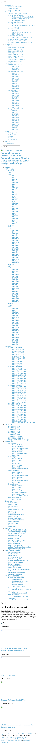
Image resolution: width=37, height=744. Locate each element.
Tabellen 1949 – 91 (18, 579)
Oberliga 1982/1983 (15, 316)
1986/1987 (15, 121)
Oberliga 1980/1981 (15, 309)
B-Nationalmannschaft (15, 61)
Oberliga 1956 (15, 212)
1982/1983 (15, 114)
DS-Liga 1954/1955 (18, 356)
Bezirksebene (9, 441)
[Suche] (1, 623)
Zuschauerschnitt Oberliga (17, 540)
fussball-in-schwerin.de (15, 740)
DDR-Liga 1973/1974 (19, 392)
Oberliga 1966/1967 (15, 251)
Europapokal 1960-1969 (15, 71)
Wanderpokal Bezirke (18, 20)
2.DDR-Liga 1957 (14, 429)
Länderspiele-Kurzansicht (16, 47)
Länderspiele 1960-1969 (15, 53)
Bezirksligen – (12, 443)
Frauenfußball (9, 5)
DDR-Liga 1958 (17, 363)
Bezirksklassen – (13, 470)
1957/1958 (15, 66)
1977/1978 (15, 104)
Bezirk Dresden (17, 465)
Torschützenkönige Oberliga (17, 531)
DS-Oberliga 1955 (15, 208)
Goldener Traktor (14, 571)
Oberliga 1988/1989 (15, 336)
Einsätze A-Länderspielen (16, 58)
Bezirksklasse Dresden (19, 492)
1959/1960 (15, 70)
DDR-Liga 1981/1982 (19, 407)
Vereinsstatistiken (17, 584)
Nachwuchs (8, 12)
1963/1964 (15, 78)
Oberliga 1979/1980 (15, 301)
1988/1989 (15, 124)
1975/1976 (15, 100)
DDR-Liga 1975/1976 (19, 395)
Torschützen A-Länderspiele (16, 59)
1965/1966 (15, 81)
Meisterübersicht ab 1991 (20, 593)
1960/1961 (15, 73)
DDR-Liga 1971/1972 (19, 388)
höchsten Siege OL (14, 543)
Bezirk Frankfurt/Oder (15, 509)
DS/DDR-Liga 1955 (18, 358)
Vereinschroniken (18, 583)
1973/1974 (15, 97)
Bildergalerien (12, 133)
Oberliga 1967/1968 (15, 255)
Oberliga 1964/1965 (15, 244)
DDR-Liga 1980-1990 (15, 404)
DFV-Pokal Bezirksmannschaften (19, 569)
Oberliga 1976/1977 (15, 290)
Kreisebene (8, 501)
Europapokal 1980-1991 (15, 109)
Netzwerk (7, 141)
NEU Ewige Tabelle (18, 586)
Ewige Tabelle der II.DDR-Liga (18, 440)
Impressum (4, 734)
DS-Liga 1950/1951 (18, 349)
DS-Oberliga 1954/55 (15, 203)
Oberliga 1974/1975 (15, 284)
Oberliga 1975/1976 (15, 287)
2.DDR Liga (8, 424)
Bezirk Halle (16, 455)
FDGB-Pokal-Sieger (14, 552)
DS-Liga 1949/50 (14, 177)
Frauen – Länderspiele (15, 10)
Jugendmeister (16, 24)
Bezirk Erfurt (16, 462)
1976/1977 (15, 102)
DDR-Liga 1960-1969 (15, 366)
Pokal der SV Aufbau (15, 574)
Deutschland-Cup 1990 (15, 562)
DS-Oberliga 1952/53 (15, 192)
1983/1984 (15, 116)
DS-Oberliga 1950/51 (15, 182)
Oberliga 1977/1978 (15, 294)
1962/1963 (15, 76)
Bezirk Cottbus (17, 458)
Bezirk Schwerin (17, 446)
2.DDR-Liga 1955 (14, 426)
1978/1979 (15, 105)
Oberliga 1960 (15, 231)
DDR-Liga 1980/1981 (19, 405)
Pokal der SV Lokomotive (16, 572)
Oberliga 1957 (15, 215)
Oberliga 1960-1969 (11, 226)
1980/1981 (15, 110)
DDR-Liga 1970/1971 (19, 387)
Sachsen (11, 591)
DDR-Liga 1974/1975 (19, 394)
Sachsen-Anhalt (13, 594)
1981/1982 (15, 112)
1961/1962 (15, 75)
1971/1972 (15, 93)
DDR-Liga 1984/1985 (19, 412)
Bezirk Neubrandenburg (20, 448)
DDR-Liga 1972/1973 (19, 390)
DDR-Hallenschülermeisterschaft (22, 32)
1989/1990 (15, 126)
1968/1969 (15, 87)
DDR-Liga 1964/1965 (19, 375)
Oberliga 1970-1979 (11, 266)
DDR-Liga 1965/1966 (19, 377)
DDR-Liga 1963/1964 (19, 373)
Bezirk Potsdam (17, 451)
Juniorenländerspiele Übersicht (17, 13)
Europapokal (8, 63)
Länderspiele (8, 44)
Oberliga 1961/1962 (15, 234)
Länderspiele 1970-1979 (15, 54)
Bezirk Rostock (17, 445)
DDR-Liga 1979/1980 (19, 402)
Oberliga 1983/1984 (15, 319)
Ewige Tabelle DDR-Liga (16, 533)
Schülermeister (16, 30)
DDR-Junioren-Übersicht (16, 15)
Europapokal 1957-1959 (15, 64)
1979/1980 (15, 107)
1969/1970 (15, 88)
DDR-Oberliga (9, 169)
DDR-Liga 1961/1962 (19, 370)
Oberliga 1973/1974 (15, 280)
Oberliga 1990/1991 (15, 343)
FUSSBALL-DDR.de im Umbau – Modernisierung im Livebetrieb (14, 649)
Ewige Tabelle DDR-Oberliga (17, 530)
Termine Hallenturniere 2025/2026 (14, 700)
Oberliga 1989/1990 (15, 340)
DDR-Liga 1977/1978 (19, 399)
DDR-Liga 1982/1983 (19, 409)
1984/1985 (15, 117)
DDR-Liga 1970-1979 (15, 385)
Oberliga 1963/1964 (15, 241)
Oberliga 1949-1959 (11, 172)
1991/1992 (15, 129)
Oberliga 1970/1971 (15, 270)
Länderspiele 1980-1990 (15, 56)
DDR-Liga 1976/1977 (19, 397)
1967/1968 (15, 85)
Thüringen (11, 598)
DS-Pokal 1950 (13, 554)
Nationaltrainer (12, 46)
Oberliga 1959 (15, 222)
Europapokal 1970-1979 (15, 90)
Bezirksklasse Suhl (18, 494)
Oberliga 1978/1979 (15, 297)
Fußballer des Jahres (15, 535)
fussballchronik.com (7, 739)
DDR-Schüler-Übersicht (15, 29)
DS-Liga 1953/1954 (18, 354)
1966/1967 (15, 83)
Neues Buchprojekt (8, 675)
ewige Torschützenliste (15, 537)
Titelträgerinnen (13, 8)
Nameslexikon (12, 139)
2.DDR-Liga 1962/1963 (15, 438)
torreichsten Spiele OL (15, 545)
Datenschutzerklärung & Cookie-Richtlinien (21, 734)
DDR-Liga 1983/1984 (19, 411)
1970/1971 (15, 92)
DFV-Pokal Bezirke (18, 34)
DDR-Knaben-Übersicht (15, 36)
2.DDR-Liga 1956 (14, 428)
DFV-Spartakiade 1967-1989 (17, 41)
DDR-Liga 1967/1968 (19, 380)
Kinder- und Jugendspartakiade (17, 39)
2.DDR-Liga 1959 (14, 433)
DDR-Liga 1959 (17, 365)
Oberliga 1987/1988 (15, 333)
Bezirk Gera (16, 463)
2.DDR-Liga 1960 (14, 434)
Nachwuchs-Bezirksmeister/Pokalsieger (20, 42)
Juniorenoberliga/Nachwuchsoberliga (23, 17)
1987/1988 (15, 122)
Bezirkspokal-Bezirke (15, 566)
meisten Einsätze (13, 538)
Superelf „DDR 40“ (14, 542)
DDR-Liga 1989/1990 (19, 421)
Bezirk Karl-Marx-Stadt (20, 468)
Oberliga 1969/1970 (15, 261)
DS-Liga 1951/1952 (18, 351)
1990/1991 (15, 127)
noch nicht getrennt (14, 497)
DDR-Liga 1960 (17, 368)
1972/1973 (15, 95)
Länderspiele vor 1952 (15, 49)
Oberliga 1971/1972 (15, 273)
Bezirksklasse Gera (18, 491)
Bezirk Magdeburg (18, 450)
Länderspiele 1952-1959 (15, 51)
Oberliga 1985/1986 (15, 326)
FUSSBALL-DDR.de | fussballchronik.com (14, 737)
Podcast (10, 136)
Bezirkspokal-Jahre (14, 567)
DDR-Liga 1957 (17, 361)
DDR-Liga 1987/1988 (19, 417)
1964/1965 (15, 80)
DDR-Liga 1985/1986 (19, 414)
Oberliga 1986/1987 (15, 330)
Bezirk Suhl (16, 467)
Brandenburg (12, 588)
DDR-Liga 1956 (17, 360)
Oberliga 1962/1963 (15, 238)
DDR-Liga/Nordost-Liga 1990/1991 (23, 423)
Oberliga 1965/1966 (15, 248)
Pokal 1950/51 (12, 555)
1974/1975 (15, 99)
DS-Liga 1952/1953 (18, 353)
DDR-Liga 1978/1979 (19, 400)
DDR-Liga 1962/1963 (19, 371)
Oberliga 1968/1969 (15, 258)
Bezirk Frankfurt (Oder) (20, 453)
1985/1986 (15, 119)
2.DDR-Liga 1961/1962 (15, 436)
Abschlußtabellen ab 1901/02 (21, 589)
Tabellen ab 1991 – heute (20, 581)
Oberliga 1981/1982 (15, 313)
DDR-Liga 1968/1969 (19, 382)
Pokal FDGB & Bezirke (12, 550)
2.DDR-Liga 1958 (14, 431)
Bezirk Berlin (16, 499)
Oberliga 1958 (15, 219)
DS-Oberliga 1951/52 (15, 187)
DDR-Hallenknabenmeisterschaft (22, 37)
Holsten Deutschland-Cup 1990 (18, 560)
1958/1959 (15, 68)
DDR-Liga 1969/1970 (19, 383)
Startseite (8, 167)
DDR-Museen (12, 134)
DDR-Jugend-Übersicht (15, 22)
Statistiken (8, 528)
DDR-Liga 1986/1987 (19, 416)
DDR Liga (8, 346)
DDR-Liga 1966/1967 (19, 378)
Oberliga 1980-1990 (11, 305)
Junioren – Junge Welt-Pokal (20, 18)
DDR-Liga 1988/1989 (19, 419)
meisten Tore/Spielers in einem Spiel (19, 547)
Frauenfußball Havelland (15, 7)
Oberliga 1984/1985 (15, 323)
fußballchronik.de (19, 739)
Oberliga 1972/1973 (15, 277)
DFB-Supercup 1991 (15, 559)
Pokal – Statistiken (14, 564)
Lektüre (10, 138)
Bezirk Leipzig (17, 460)
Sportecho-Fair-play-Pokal (16, 549)
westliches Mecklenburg (16, 577)
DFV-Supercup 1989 (15, 557)
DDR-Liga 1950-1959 (15, 348)
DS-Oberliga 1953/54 (15, 197)
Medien (7, 131)
